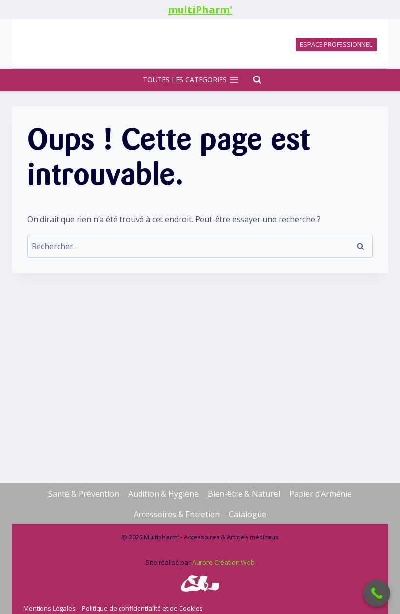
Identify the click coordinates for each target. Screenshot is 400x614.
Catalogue (247, 514)
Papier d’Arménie (320, 493)
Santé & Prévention (83, 493)
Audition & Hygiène (163, 493)
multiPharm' (200, 9)
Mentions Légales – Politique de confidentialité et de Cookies (113, 608)
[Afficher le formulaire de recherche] (252, 80)
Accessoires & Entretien (177, 514)
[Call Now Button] (376, 593)
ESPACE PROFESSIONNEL (336, 44)
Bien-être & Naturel (244, 493)
